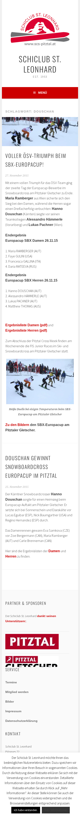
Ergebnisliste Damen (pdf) (26, 325)
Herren (10, 556)
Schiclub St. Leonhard (40, 64)
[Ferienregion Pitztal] (32, 648)
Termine (11, 682)
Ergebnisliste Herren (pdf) (26, 330)
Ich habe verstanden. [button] (26, 810)
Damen (54, 551)
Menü (42, 92)
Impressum (13, 711)
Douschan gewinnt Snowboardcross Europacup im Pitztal (31, 466)
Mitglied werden (17, 692)
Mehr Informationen (55, 810)
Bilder (9, 701)
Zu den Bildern (17, 425)
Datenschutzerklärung (21, 721)
